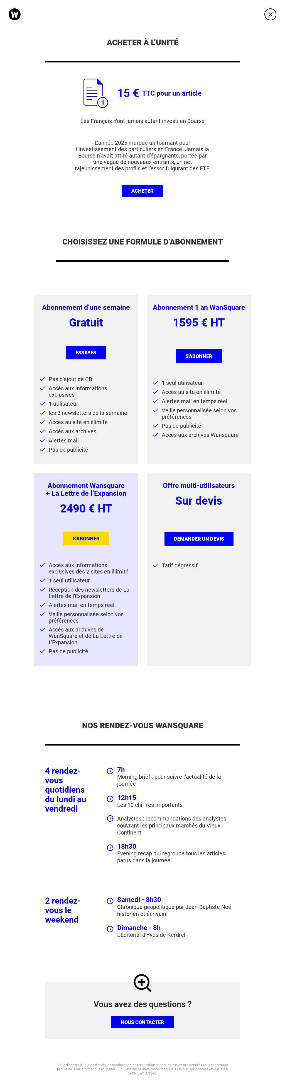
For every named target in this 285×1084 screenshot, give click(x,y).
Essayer (86, 352)
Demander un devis (199, 539)
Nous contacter (142, 1022)
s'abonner (198, 356)
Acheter (142, 191)
